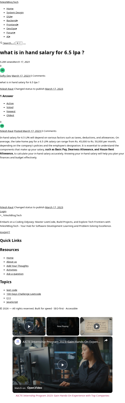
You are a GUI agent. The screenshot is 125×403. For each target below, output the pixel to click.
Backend (12, 20)
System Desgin (15, 12)
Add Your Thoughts (17, 265)
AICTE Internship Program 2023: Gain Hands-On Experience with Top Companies (62, 342)
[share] (106, 340)
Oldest (10, 115)
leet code (12, 290)
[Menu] (24, 43)
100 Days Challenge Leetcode (24, 293)
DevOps (12, 28)
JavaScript (12, 301)
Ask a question (15, 273)
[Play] (96, 326)
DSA (10, 16)
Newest (11, 111)
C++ (9, 298)
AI (8, 36)
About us (12, 261)
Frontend (12, 24)
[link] (17, 341)
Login (3, 211)
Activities (12, 269)
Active (10, 103)
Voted (10, 107)
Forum (11, 32)
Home (10, 8)
